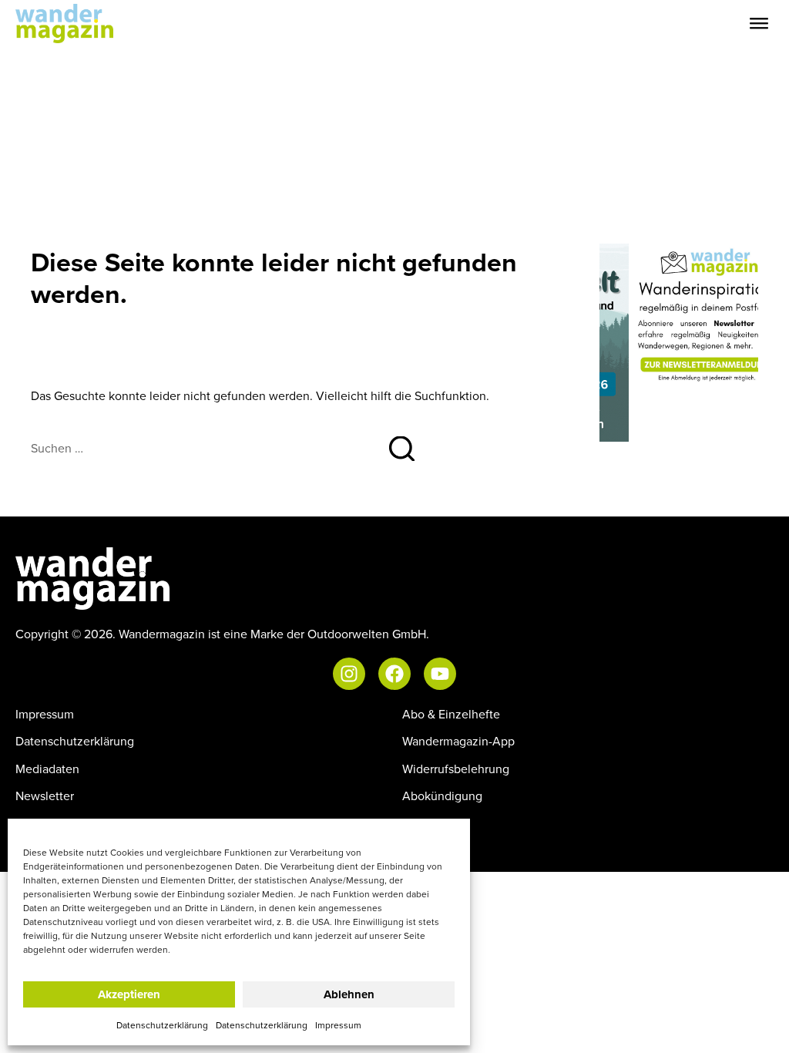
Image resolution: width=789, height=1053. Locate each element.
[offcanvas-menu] (759, 23)
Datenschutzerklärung (162, 1024)
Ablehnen (349, 994)
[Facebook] (394, 674)
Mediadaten (47, 768)
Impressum (338, 1024)
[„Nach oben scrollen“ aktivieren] (761, 1026)
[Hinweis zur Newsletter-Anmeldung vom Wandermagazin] (678, 314)
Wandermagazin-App (458, 740)
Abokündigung (442, 795)
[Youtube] (440, 674)
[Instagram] (349, 674)
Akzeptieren (129, 994)
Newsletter (44, 795)
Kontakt (422, 822)
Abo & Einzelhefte (451, 713)
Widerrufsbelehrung (455, 768)
